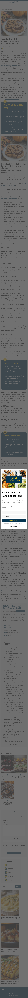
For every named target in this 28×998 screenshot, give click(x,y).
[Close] (25, 470)
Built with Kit (14, 527)
